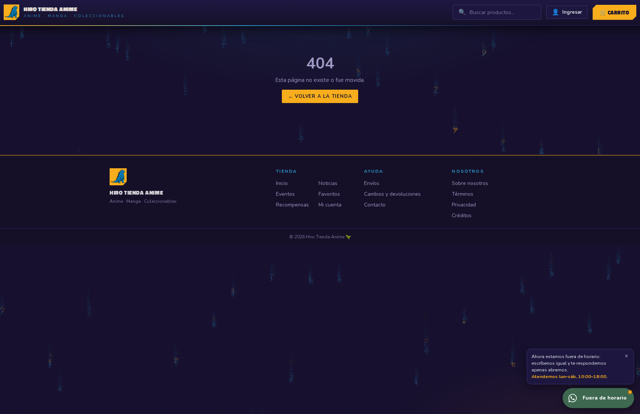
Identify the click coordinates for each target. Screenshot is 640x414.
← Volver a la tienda (320, 96)
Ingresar (567, 12)
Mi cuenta (330, 204)
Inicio (282, 183)
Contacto (375, 204)
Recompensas (292, 204)
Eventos (285, 194)
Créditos (461, 215)
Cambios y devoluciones (392, 194)
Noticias (328, 183)
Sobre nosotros (470, 183)
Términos (462, 194)
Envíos (371, 183)
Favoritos (329, 194)
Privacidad (464, 204)
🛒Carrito (614, 12)
